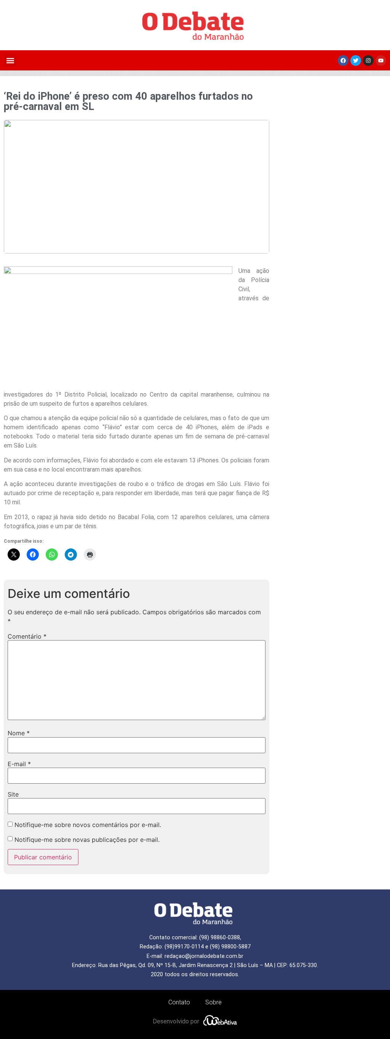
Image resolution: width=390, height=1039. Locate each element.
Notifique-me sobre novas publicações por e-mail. (87, 840)
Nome (19, 733)
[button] (10, 60)
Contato (179, 1002)
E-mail (19, 764)
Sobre (213, 1002)
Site (13, 794)
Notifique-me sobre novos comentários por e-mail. (87, 825)
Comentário (27, 636)
